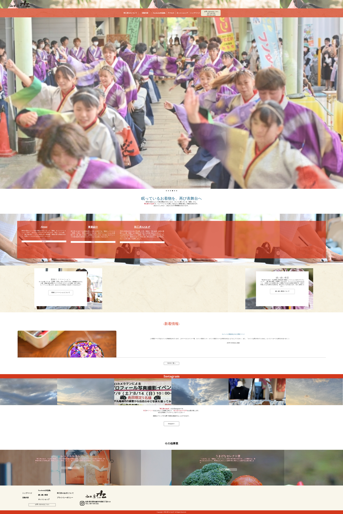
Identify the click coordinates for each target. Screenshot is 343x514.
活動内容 (145, 13)
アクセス (171, 13)
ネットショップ (182, 13)
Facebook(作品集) (159, 13)
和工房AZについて (130, 13)
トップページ (195, 13)
